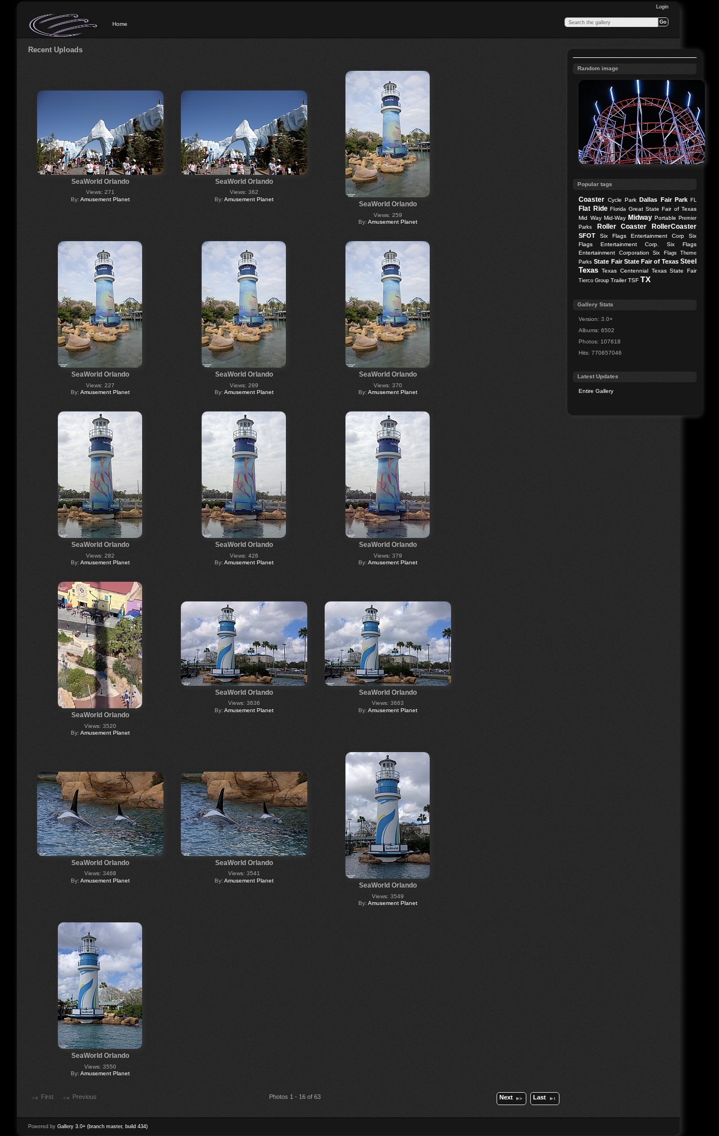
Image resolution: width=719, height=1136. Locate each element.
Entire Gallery (596, 391)
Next (506, 1097)
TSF (633, 280)
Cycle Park (622, 200)
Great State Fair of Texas (663, 209)
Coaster (591, 199)
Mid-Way (615, 218)
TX (645, 279)
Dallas (648, 199)
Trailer (618, 280)
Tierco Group (594, 280)
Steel (688, 261)
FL (693, 200)
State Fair (608, 261)
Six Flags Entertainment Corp (642, 236)
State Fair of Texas (651, 261)
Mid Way (590, 218)
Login (662, 7)
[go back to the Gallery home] (64, 25)
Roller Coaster (622, 226)
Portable (665, 218)
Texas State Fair (674, 271)
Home (120, 24)
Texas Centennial (625, 271)
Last (539, 1097)
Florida (618, 209)
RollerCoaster (674, 226)
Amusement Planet (105, 199)
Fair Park (674, 199)
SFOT (587, 235)
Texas (588, 270)
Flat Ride (593, 208)
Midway (640, 217)
